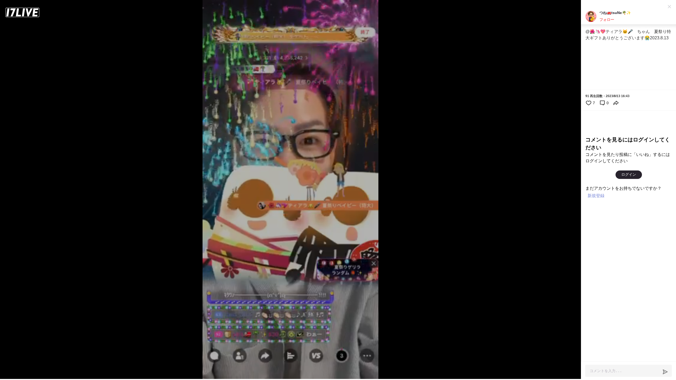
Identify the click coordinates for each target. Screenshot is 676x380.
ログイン (628, 174)
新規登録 (596, 195)
